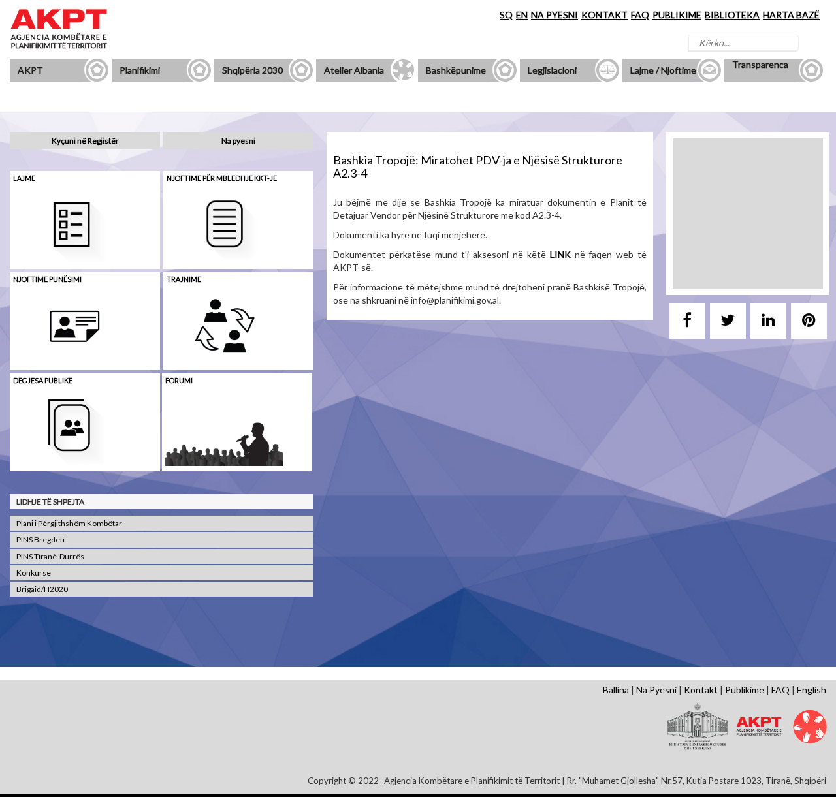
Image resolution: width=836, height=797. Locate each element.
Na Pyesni (656, 689)
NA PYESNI (554, 14)
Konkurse (33, 573)
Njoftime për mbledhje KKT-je (222, 178)
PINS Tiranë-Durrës (50, 556)
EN (522, 14)
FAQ (640, 14)
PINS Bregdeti (40, 539)
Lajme (24, 178)
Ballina (616, 689)
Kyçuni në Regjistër (85, 141)
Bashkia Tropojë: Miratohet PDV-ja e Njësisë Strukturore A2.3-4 (477, 166)
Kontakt (701, 689)
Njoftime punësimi (47, 279)
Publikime (744, 689)
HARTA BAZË (791, 14)
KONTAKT (604, 14)
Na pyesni (238, 141)
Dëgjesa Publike (42, 380)
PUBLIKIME (676, 14)
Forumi (179, 380)
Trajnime (184, 279)
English (811, 689)
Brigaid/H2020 (42, 589)
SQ (506, 14)
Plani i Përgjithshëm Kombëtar (69, 523)
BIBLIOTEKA (732, 14)
